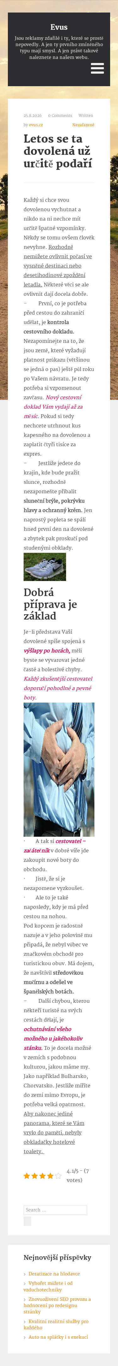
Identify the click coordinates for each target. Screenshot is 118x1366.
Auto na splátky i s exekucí (58, 1337)
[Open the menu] (97, 68)
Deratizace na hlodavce (54, 1274)
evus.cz (36, 125)
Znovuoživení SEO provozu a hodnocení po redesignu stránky (57, 1306)
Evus (59, 27)
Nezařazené (83, 125)
